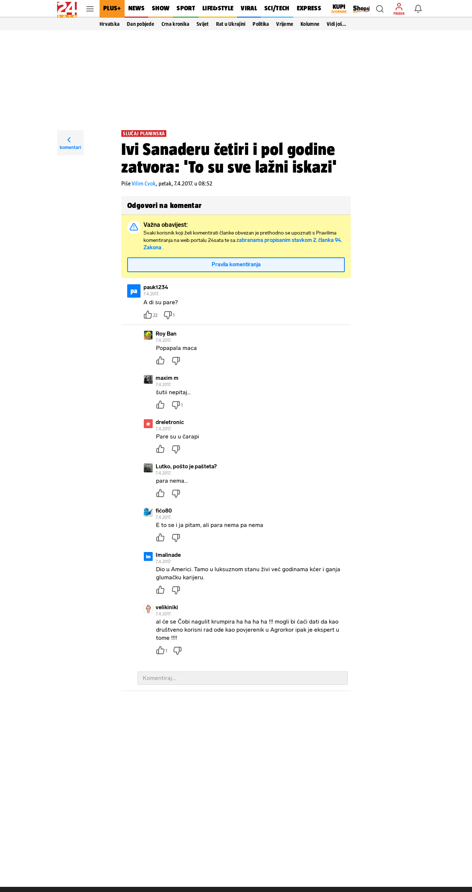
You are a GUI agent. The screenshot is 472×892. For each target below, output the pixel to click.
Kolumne (310, 24)
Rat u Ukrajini (231, 24)
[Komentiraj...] (243, 678)
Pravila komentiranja (236, 264)
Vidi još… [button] (336, 24)
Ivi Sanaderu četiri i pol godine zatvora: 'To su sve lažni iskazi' (229, 158)
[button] (379, 8)
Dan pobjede (140, 24)
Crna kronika (175, 24)
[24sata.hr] (67, 9)
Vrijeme (284, 24)
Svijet (203, 24)
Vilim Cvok (144, 183)
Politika (261, 24)
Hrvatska (109, 24)
